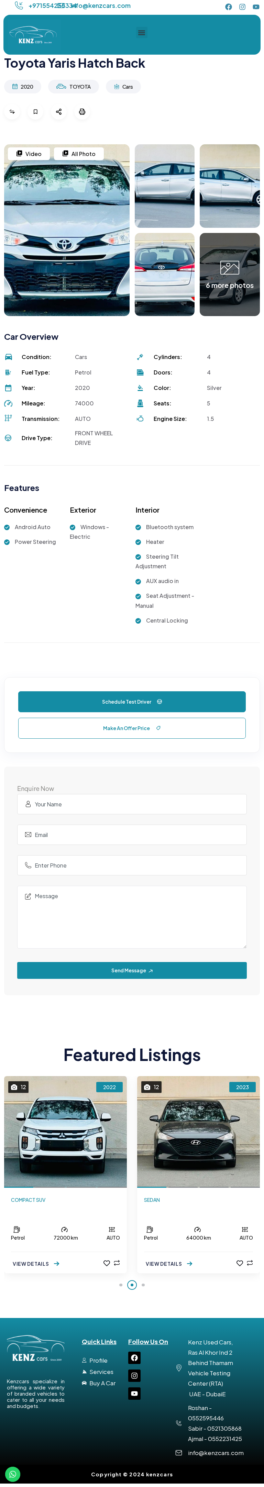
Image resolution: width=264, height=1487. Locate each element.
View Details (31, 1264)
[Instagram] (242, 7)
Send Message (129, 970)
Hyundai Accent (169, 1210)
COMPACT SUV (28, 1200)
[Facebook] (228, 7)
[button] (141, 32)
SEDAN (152, 1200)
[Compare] (116, 1263)
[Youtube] (256, 7)
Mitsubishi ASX (33, 1210)
